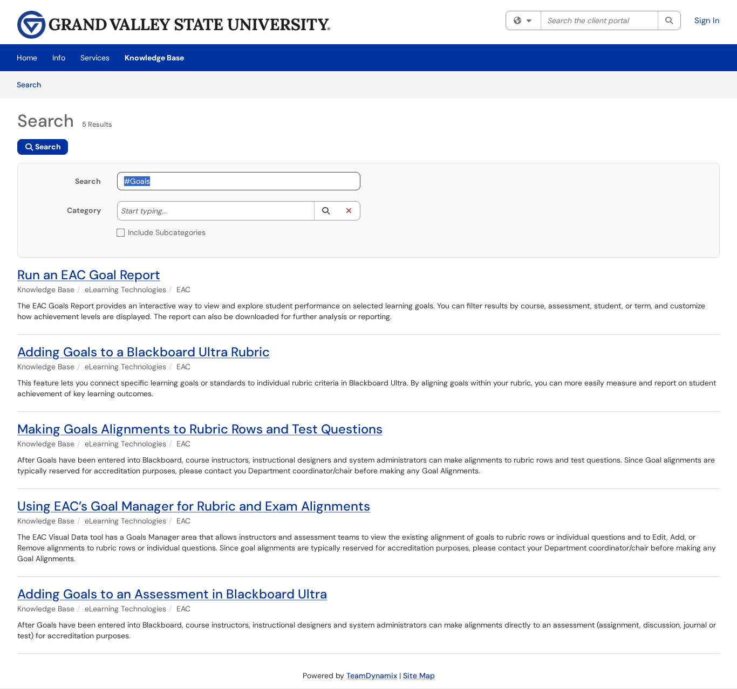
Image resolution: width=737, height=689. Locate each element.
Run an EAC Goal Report (88, 274)
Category (84, 210)
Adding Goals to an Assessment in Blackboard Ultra (172, 593)
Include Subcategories (167, 232)
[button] (325, 211)
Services (95, 58)
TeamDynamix (371, 675)
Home (27, 58)
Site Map (419, 675)
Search (33, 84)
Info (58, 58)
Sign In (707, 20)
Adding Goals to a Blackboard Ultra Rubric (143, 351)
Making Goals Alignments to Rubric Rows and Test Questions (200, 429)
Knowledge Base (154, 58)
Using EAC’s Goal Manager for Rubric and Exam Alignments (193, 506)
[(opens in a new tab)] (173, 25)
